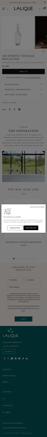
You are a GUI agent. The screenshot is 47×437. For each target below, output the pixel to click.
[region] (23, 218)
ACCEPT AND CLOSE (31, 228)
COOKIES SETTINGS (15, 228)
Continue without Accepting (37, 207)
